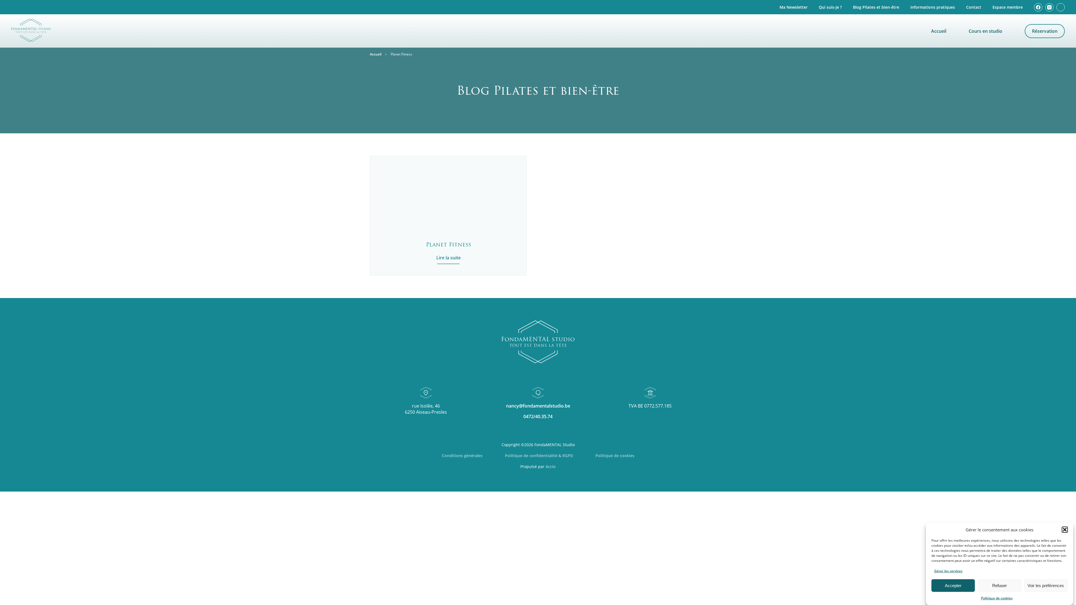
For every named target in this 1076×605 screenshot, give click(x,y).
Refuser (999, 585)
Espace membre (1007, 7)
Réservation (1045, 31)
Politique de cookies (997, 598)
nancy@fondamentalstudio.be (538, 406)
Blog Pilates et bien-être (876, 7)
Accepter (953, 585)
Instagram (1049, 7)
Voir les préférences (1046, 585)
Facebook (1038, 7)
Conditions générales (462, 455)
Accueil (938, 31)
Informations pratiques (932, 7)
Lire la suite (448, 258)
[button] (1065, 529)
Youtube (1060, 7)
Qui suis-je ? (830, 7)
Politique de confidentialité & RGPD (539, 455)
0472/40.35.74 (538, 416)
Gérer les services (948, 571)
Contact (973, 7)
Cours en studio (985, 31)
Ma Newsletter (794, 7)
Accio (551, 466)
